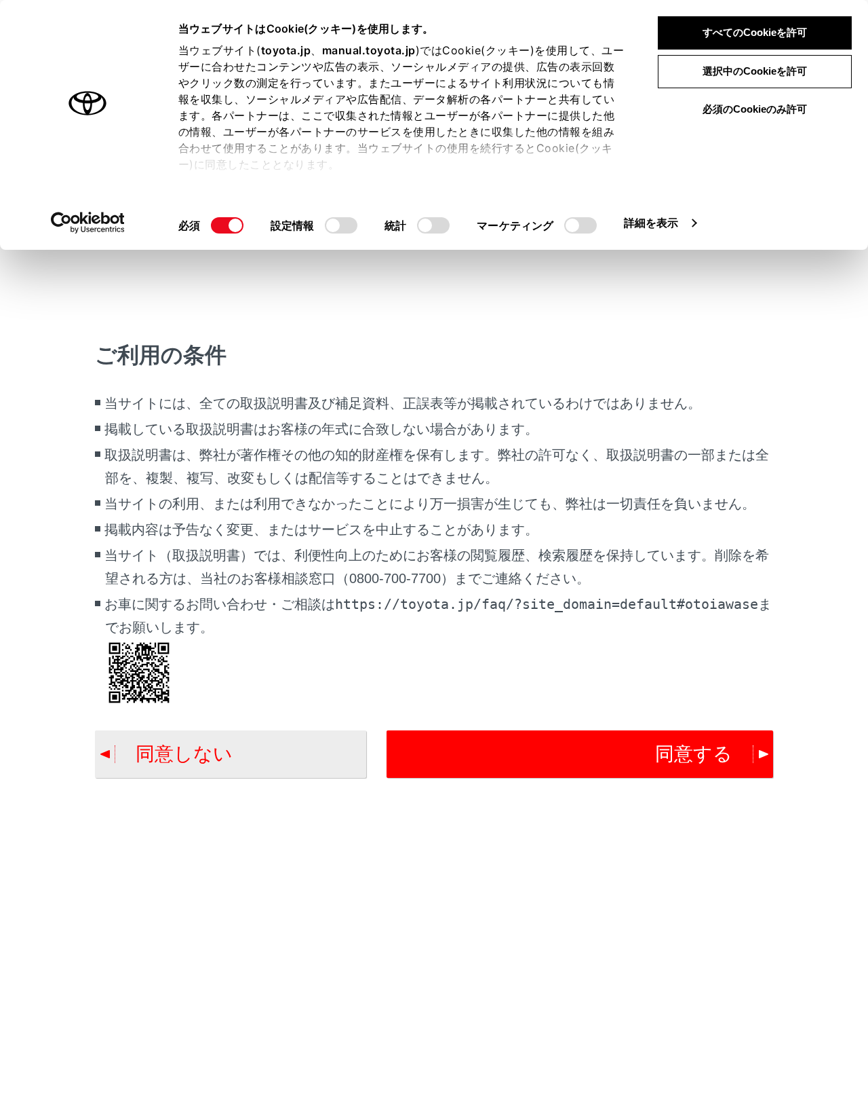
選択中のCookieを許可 (755, 71)
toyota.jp (286, 50)
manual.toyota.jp (369, 50)
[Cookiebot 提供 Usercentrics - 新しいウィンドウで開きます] (87, 223)
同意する (693, 753)
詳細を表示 (651, 222)
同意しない (184, 753)
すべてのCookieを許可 (755, 32)
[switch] (341, 225)
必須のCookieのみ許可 (755, 109)
